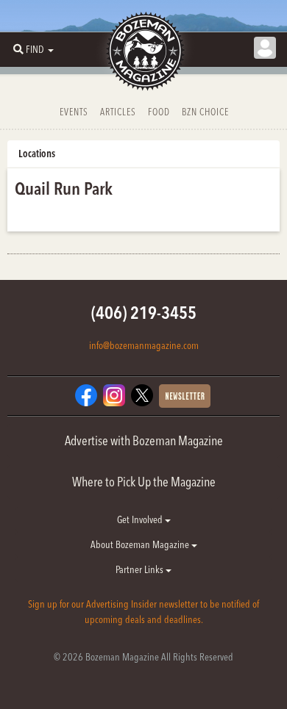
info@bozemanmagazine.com (144, 345)
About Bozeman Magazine (141, 544)
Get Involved (141, 519)
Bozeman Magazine (143, 51)
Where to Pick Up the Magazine (144, 481)
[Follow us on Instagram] (114, 394)
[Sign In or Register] (265, 48)
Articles (118, 112)
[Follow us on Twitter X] (142, 394)
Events (74, 112)
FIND (35, 49)
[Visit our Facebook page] (86, 394)
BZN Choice (205, 112)
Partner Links (141, 569)
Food (159, 112)
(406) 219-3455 (143, 312)
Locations (36, 153)
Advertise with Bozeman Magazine (144, 440)
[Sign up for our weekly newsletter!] (184, 395)
